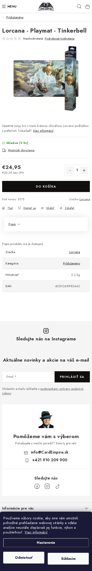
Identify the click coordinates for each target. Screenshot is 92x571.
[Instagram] (47, 486)
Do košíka (46, 186)
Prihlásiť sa (72, 377)
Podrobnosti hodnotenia (59, 39)
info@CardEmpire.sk (50, 452)
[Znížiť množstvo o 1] (70, 170)
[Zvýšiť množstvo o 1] (84, 170)
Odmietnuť (24, 557)
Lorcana (85, 199)
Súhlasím (68, 558)
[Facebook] (37, 486)
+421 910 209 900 (50, 460)
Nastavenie (46, 542)
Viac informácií (36, 532)
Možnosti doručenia (21, 150)
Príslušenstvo (71, 263)
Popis (12, 224)
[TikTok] (57, 486)
